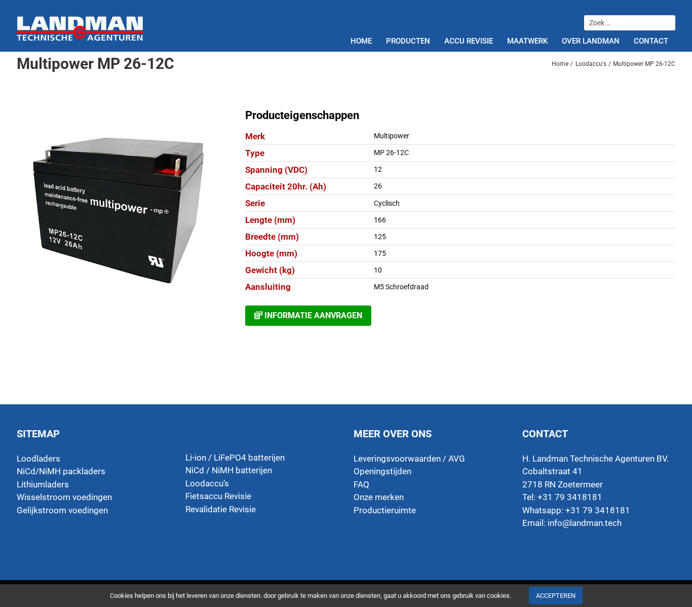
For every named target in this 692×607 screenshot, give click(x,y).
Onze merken (379, 497)
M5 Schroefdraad (401, 287)
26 (378, 186)
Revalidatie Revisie (220, 509)
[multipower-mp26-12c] (118, 209)
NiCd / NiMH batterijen (228, 470)
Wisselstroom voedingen (64, 497)
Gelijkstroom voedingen (62, 510)
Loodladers (38, 458)
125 (380, 237)
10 (378, 270)
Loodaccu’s (207, 483)
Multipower (391, 136)
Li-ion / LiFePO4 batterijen (235, 457)
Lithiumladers (43, 484)
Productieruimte (385, 510)
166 (380, 220)
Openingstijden (382, 471)
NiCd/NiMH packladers (61, 471)
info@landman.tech (585, 523)
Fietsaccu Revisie (218, 496)
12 (378, 169)
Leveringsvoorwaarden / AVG (409, 458)
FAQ (361, 484)
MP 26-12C (391, 152)
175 (380, 253)
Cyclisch (387, 203)
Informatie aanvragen (312, 315)
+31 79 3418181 (597, 510)
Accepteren (555, 595)
